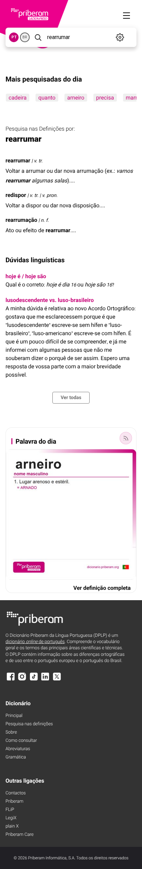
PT (14, 37)
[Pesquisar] (38, 37)
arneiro (75, 97)
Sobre (11, 732)
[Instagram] (22, 680)
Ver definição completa (102, 588)
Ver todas (71, 397)
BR (24, 37)
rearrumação (21, 220)
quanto (46, 97)
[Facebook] (11, 680)
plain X (12, 826)
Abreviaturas (18, 749)
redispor (16, 195)
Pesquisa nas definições (29, 724)
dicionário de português (35, 641)
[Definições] (120, 37)
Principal (14, 715)
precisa (105, 97)
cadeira (18, 97)
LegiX (11, 818)
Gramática (16, 757)
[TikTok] (34, 680)
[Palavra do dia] (126, 438)
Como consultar (21, 740)
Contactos (16, 793)
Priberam (14, 801)
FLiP (10, 809)
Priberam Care (19, 834)
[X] (57, 680)
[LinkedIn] (45, 680)
